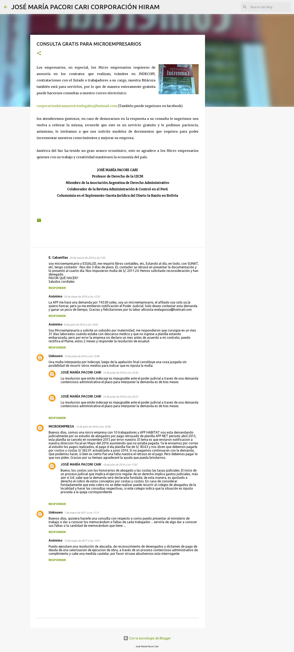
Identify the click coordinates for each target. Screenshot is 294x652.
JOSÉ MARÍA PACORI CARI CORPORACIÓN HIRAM (85, 6)
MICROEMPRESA (61, 426)
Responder (57, 287)
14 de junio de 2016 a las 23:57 (120, 396)
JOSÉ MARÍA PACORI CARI (81, 372)
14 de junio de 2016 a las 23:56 (120, 372)
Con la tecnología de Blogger (149, 638)
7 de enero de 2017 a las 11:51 (81, 512)
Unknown (56, 356)
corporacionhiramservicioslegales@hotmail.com (77, 106)
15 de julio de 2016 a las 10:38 (93, 426)
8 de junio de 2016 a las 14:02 (81, 324)
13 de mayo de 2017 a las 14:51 (82, 540)
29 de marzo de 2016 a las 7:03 (87, 257)
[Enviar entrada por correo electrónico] (39, 221)
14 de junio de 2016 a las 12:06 (81, 356)
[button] (39, 53)
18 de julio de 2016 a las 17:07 (120, 464)
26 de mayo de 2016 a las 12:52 (82, 296)
